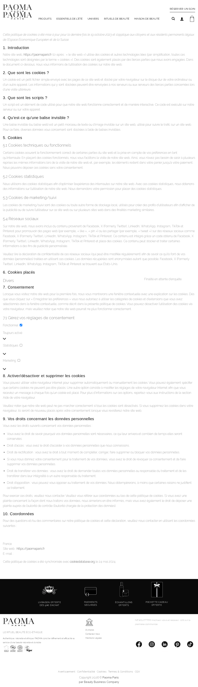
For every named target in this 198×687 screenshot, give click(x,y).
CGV (137, 671)
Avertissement (66, 671)
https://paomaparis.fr (38, 54)
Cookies (101, 671)
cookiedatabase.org (82, 561)
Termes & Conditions (120, 671)
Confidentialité (86, 671)
